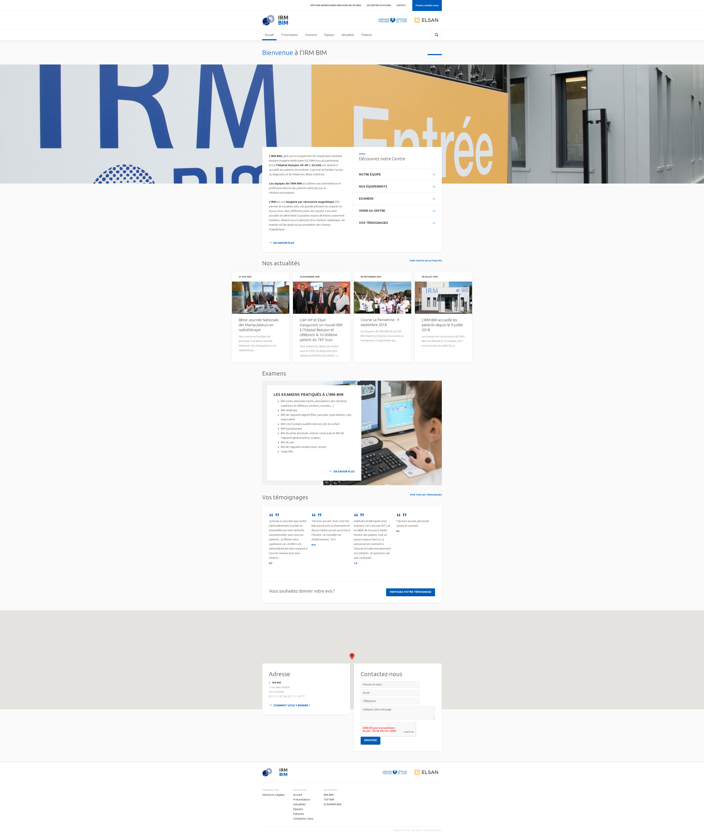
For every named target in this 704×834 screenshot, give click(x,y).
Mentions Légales (274, 794)
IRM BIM (329, 794)
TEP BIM (329, 799)
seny (267, 772)
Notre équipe (370, 174)
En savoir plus (283, 242)
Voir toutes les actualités (426, 261)
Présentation (289, 34)
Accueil (269, 34)
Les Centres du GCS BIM (378, 5)
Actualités (348, 34)
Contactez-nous (303, 818)
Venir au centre (372, 210)
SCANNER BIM (332, 804)
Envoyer (370, 740)
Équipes (329, 34)
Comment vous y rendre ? (291, 705)
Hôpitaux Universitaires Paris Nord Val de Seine (335, 5)
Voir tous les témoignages (426, 495)
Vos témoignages (373, 222)
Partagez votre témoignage (410, 591)
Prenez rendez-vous (427, 5)
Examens (311, 34)
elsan (426, 20)
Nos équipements (373, 186)
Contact (401, 5)
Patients (367, 34)
